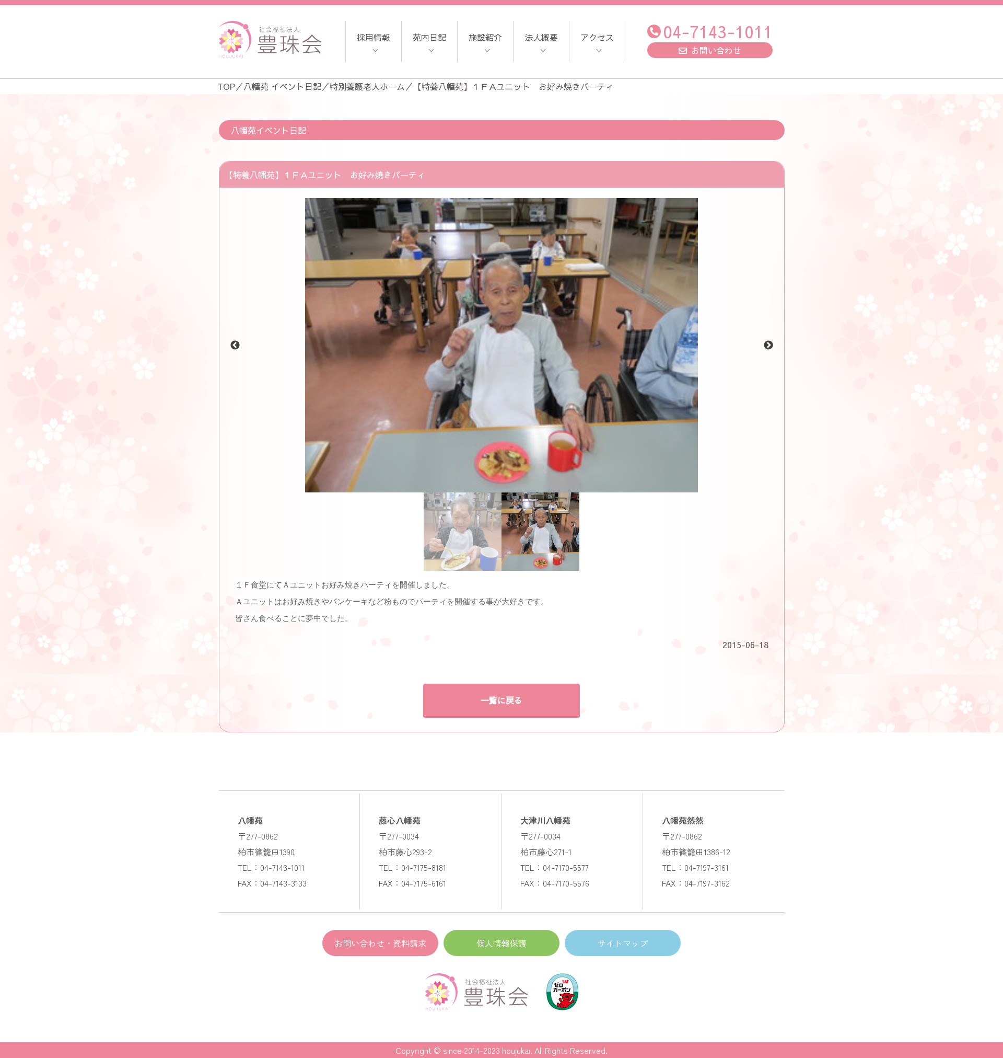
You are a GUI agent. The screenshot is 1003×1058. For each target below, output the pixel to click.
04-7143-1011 (718, 31)
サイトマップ (623, 943)
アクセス (597, 37)
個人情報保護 (501, 943)
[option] (502, 345)
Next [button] (768, 345)
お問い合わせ (716, 50)
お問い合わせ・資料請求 (380, 943)
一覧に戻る (501, 700)
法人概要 (541, 37)
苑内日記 (429, 37)
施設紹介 (485, 37)
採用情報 (373, 37)
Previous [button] (235, 345)
